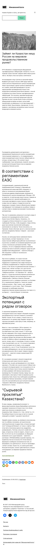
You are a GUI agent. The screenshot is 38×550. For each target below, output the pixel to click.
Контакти (6, 526)
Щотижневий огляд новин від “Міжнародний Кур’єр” (18, 542)
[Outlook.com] (29, 462)
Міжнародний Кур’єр (16, 7)
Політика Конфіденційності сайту (13, 530)
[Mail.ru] (22, 462)
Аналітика (22, 479)
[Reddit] (32, 462)
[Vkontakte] (10, 462)
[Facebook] (3, 462)
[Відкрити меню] (35, 12)
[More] (6, 465)
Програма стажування (10, 534)
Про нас (5, 522)
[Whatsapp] (16, 462)
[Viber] (19, 462)
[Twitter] (6, 462)
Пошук (22, 18)
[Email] (3, 465)
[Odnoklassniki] (26, 462)
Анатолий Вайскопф (8, 455)
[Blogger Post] (13, 462)
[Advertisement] (19, 129)
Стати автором (7, 538)
